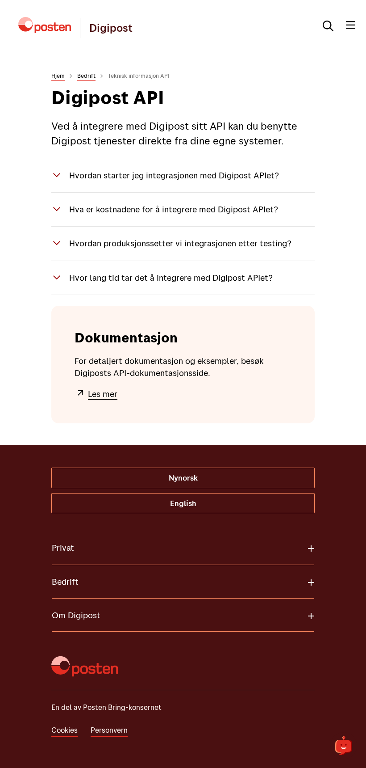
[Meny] (350, 25)
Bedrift (86, 75)
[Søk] (324, 25)
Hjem (58, 75)
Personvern (109, 729)
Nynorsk (183, 477)
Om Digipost (76, 615)
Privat (63, 547)
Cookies (64, 729)
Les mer (102, 393)
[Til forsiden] (44, 25)
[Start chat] (343, 745)
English (183, 503)
